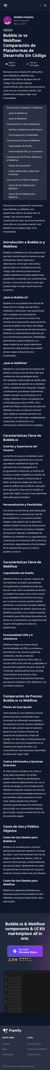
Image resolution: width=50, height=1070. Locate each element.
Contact (6, 1043)
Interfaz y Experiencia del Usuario (26, 129)
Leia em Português (34, 63)
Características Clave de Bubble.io (23, 124)
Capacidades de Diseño (20, 145)
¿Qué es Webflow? (18, 118)
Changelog (7, 1054)
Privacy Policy (34, 1043)
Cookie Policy (34, 1054)
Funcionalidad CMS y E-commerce (26, 151)
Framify (12, 1066)
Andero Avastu (23, 17)
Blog (4, 1049)
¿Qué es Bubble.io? (18, 113)
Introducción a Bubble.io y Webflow (24, 107)
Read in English (12, 63)
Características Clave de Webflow (23, 140)
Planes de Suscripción (20, 165)
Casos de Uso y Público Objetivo (23, 179)
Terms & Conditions (37, 1049)
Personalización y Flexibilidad (23, 135)
